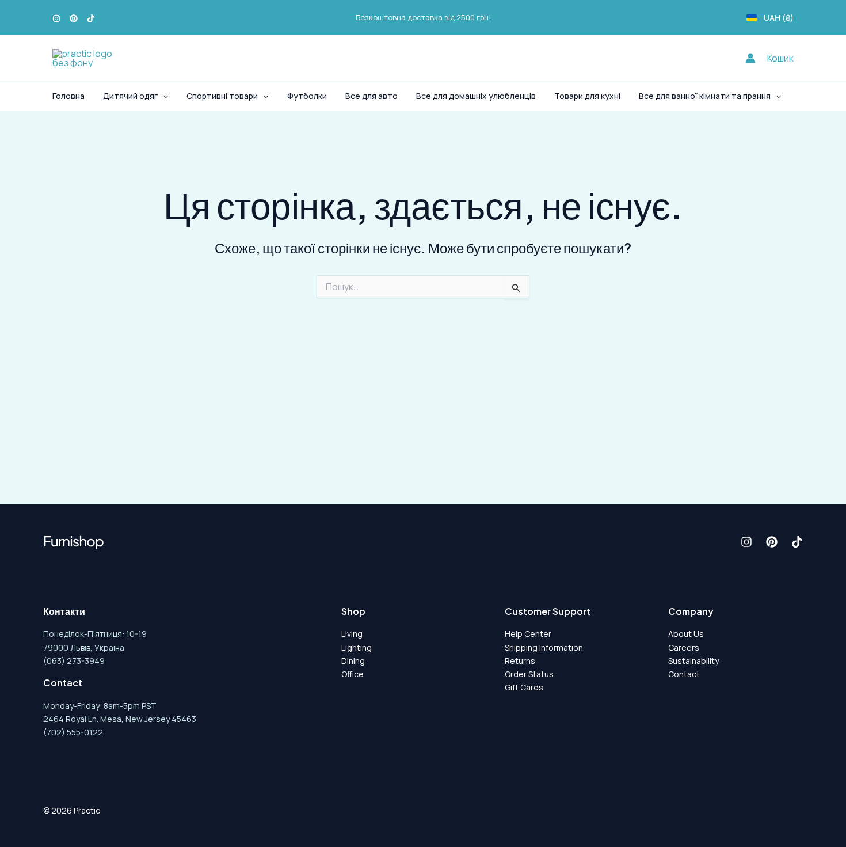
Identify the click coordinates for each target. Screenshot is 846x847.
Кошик (780, 58)
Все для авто (371, 95)
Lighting (356, 647)
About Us (686, 633)
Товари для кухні (587, 95)
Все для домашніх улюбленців (476, 95)
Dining (353, 660)
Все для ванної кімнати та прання (705, 95)
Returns (520, 660)
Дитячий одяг (130, 95)
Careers (683, 647)
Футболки (307, 95)
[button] (163, 96)
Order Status (529, 674)
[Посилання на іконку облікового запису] (750, 58)
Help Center (528, 633)
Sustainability (693, 660)
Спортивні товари (222, 95)
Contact (684, 674)
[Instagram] (56, 18)
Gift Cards (524, 687)
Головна (68, 95)
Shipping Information (544, 647)
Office (352, 674)
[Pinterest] (74, 18)
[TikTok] (91, 18)
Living (352, 633)
